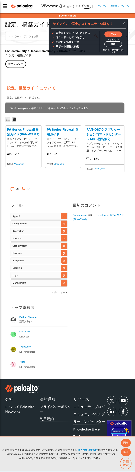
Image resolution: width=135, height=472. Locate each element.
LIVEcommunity (16, 51)
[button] (126, 443)
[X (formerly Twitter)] (111, 400)
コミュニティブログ (89, 407)
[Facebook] (123, 411)
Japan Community (43, 51)
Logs (15, 275)
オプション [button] (14, 64)
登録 (86, 6)
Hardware (17, 253)
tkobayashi (99, 168)
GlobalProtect (19, 245)
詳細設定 (126, 463)
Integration (18, 260)
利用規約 (47, 419)
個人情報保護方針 (88, 449)
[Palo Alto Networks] (22, 388)
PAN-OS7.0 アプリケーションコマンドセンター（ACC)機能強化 (103, 134)
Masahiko (19, 163)
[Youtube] (123, 400)
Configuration (19, 223)
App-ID (16, 216)
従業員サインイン (119, 6)
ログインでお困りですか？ (113, 51)
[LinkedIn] (111, 411)
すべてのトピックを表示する (72, 108)
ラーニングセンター (89, 422)
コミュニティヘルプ (89, 414)
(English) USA (71, 6)
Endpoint (17, 238)
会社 (9, 399)
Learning (17, 268)
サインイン (100, 6)
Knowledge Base (86, 429)
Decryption (18, 231)
